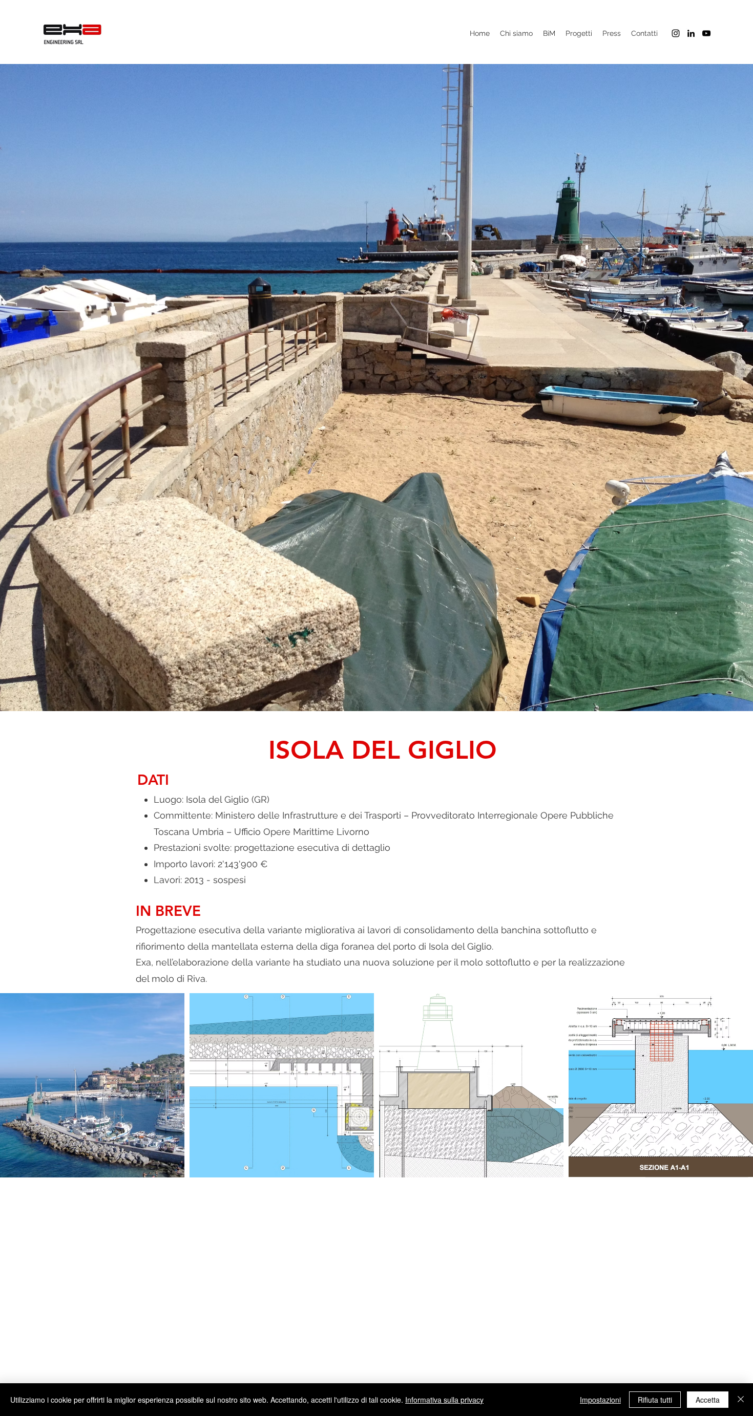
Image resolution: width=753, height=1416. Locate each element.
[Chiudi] (741, 1399)
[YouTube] (706, 33)
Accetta (708, 1399)
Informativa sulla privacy (444, 1399)
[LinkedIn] (691, 33)
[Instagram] (676, 33)
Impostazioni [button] (600, 1399)
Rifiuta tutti (655, 1399)
